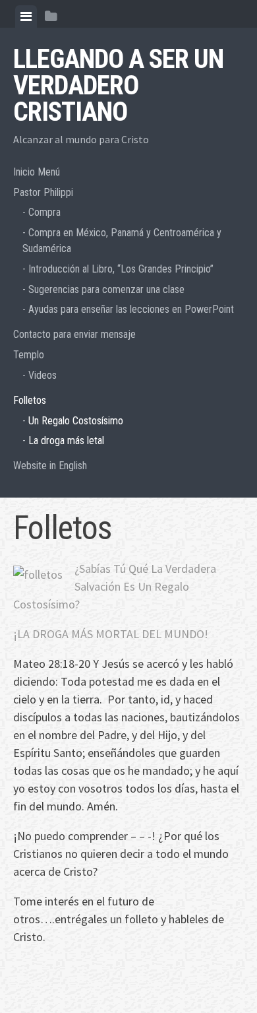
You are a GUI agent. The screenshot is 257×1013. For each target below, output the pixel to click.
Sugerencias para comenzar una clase (106, 289)
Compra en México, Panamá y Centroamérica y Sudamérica (121, 240)
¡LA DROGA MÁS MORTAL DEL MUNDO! (112, 633)
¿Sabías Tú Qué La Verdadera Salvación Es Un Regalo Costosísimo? (114, 586)
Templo (28, 354)
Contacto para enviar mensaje (74, 334)
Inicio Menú (36, 172)
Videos (42, 375)
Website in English (50, 465)
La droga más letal (66, 440)
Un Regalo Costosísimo (75, 420)
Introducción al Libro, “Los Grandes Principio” (121, 269)
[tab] (26, 16)
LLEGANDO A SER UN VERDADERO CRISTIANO (118, 85)
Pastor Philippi (43, 192)
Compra (44, 212)
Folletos (29, 400)
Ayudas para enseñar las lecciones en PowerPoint (131, 309)
